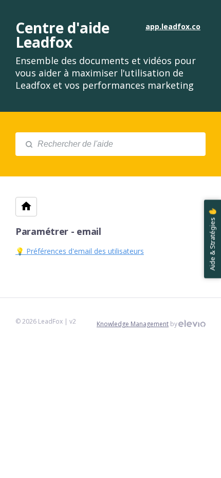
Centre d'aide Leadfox (62, 35)
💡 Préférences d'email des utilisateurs (79, 251)
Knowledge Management (133, 324)
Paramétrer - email (58, 231)
